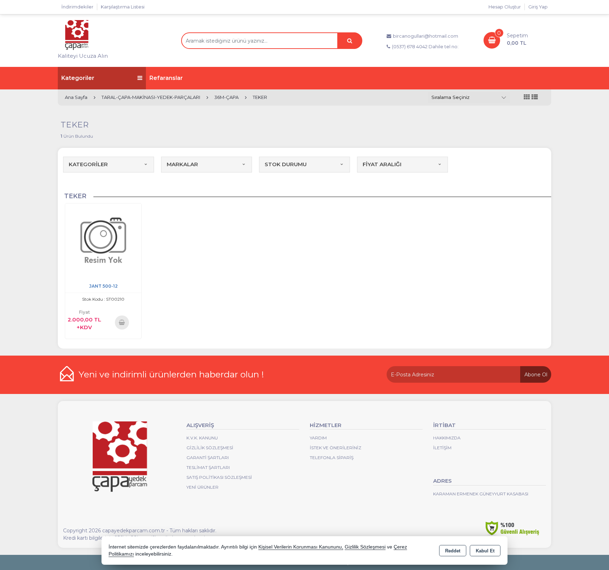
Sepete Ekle (121, 322)
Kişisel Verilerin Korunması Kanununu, (300, 547)
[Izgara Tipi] (527, 97)
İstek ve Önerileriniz (335, 447)
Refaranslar (166, 78)
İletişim (442, 447)
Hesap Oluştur (504, 7)
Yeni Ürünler (202, 487)
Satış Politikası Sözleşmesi (219, 477)
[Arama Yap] (349, 40)
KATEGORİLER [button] (88, 164)
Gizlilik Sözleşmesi (209, 447)
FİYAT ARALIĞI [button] (382, 164)
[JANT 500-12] (103, 241)
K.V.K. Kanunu (202, 437)
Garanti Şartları (207, 457)
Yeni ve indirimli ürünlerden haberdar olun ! (171, 374)
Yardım (318, 437)
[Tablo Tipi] (534, 97)
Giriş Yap (538, 7)
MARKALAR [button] (182, 164)
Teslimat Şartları (208, 467)
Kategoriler (77, 78)
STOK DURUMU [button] (286, 164)
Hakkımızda (447, 437)
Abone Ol (535, 374)
